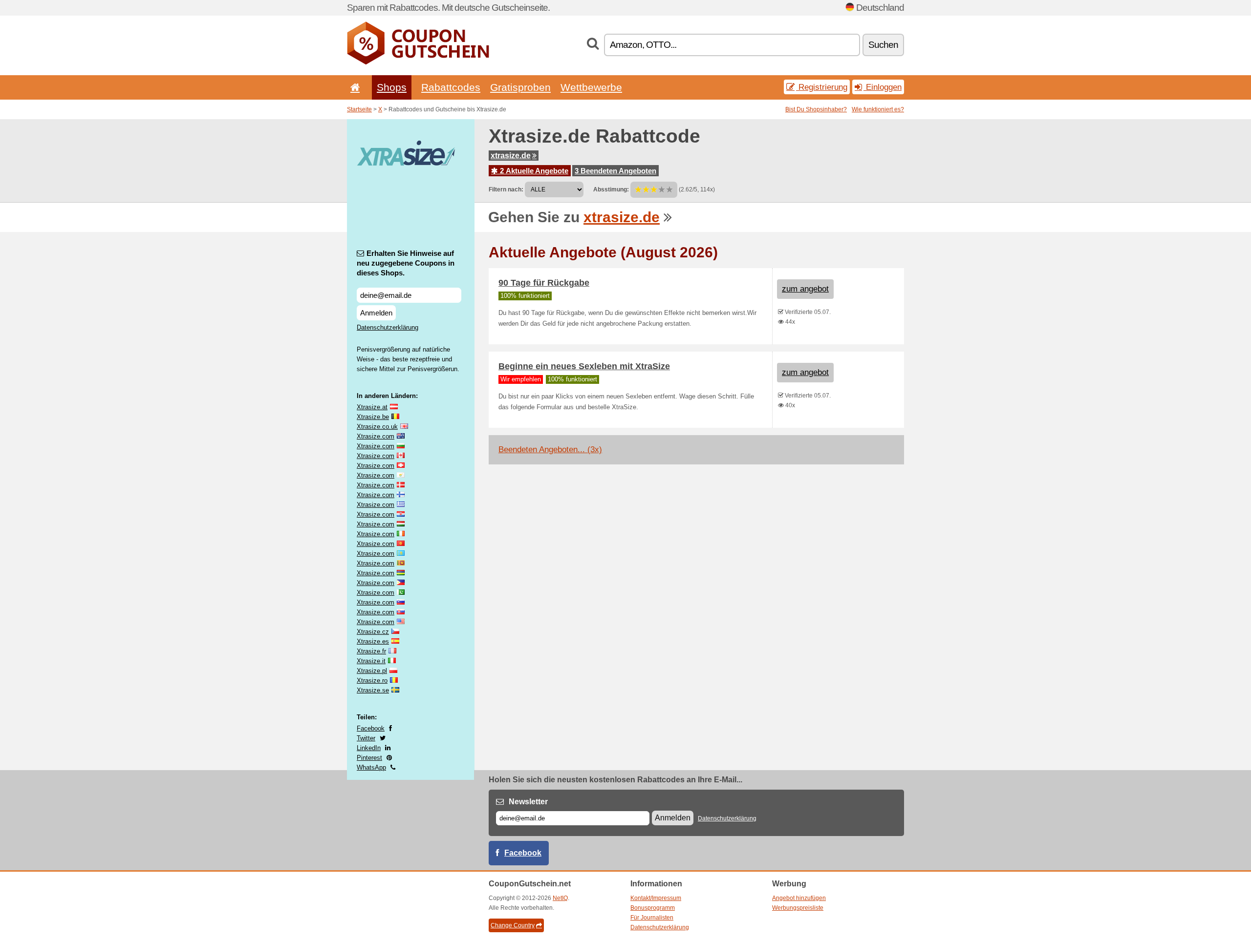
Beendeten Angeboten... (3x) (550, 449)
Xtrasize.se (373, 690)
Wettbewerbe (591, 87)
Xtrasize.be (373, 416)
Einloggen (882, 87)
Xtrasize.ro (372, 680)
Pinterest (369, 757)
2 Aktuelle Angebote (533, 171)
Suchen (883, 45)
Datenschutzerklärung (387, 327)
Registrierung (821, 87)
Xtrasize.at (372, 407)
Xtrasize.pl (372, 670)
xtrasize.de (511, 155)
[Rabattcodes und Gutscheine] (418, 62)
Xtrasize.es (373, 641)
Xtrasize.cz (373, 631)
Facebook (371, 728)
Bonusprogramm (652, 907)
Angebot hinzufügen (799, 898)
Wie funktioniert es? (878, 109)
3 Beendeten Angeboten (615, 171)
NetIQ (560, 898)
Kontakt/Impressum (655, 898)
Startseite (359, 109)
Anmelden (376, 313)
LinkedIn (369, 748)
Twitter (366, 738)
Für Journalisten (651, 917)
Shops (392, 87)
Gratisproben (520, 87)
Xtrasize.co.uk (377, 426)
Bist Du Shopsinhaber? (816, 109)
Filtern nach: (506, 189)
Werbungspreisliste (797, 907)
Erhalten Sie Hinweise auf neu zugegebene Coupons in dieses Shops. (405, 263)
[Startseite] (353, 87)
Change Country (513, 925)
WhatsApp (371, 767)
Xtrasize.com (375, 436)
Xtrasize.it (371, 661)
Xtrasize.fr (371, 651)
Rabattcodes (450, 87)
